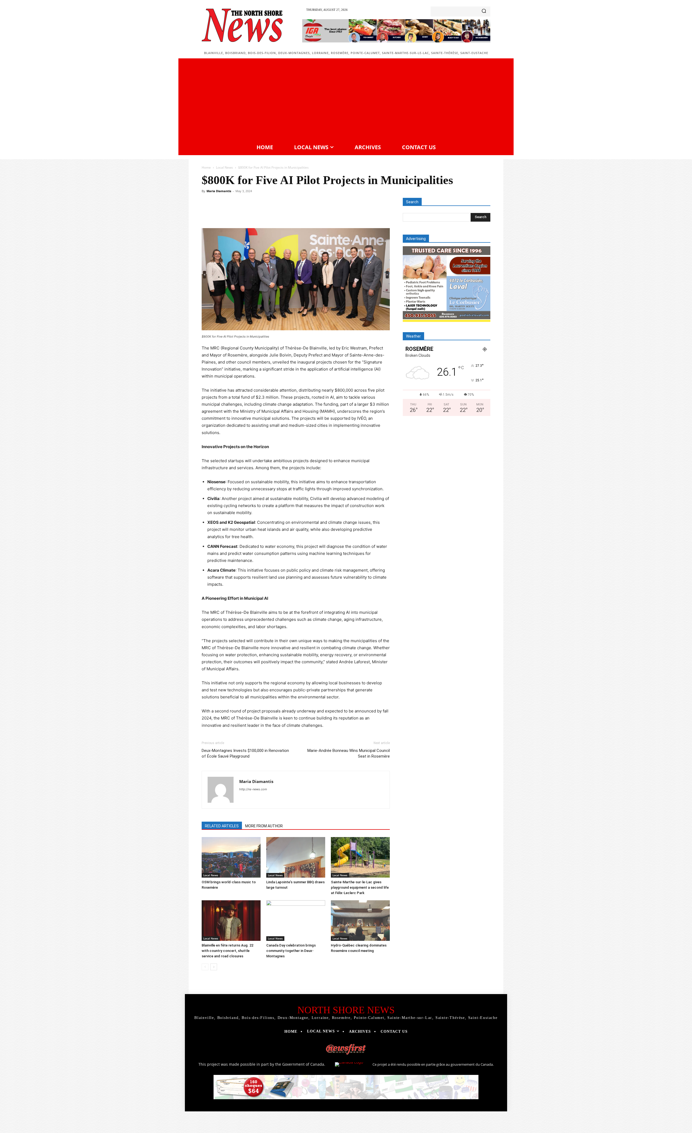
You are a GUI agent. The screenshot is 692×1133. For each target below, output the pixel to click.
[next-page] (213, 967)
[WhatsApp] (276, 212)
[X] (251, 212)
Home (206, 167)
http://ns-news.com (253, 789)
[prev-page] (205, 967)
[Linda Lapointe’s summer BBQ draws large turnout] (295, 857)
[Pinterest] (263, 212)
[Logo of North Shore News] (242, 25)
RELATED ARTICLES (222, 826)
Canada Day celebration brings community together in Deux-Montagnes (291, 950)
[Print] (313, 212)
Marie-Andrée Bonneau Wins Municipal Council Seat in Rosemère (348, 753)
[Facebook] (239, 212)
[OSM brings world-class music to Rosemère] (231, 857)
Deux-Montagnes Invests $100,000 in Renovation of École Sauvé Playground (245, 753)
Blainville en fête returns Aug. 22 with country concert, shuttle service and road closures (227, 950)
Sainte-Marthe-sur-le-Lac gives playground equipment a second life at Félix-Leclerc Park (360, 887)
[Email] (301, 212)
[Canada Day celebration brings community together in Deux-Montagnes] (295, 920)
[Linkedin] (288, 212)
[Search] (483, 11)
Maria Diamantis (219, 191)
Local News (224, 167)
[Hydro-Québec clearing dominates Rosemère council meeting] (360, 920)
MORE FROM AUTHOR (264, 826)
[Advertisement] (346, 100)
